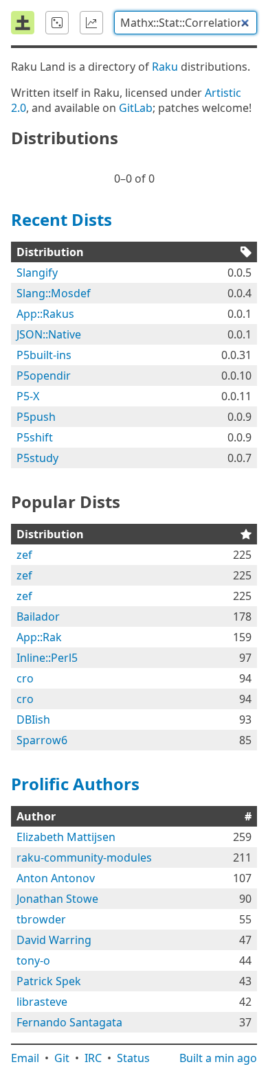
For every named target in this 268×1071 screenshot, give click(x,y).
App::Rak (39, 637)
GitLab (136, 107)
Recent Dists (61, 219)
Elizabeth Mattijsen (65, 836)
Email (25, 1058)
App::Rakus (45, 313)
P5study (37, 457)
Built (218, 1058)
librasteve (41, 1001)
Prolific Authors (75, 783)
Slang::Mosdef (53, 293)
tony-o (33, 960)
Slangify (37, 272)
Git (61, 1058)
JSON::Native (48, 334)
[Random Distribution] (57, 22)
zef (24, 554)
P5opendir (43, 375)
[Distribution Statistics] (91, 22)
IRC (93, 1058)
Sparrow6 (41, 740)
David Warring (53, 939)
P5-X (27, 396)
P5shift (34, 437)
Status (133, 1058)
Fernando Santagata (69, 1022)
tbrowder (41, 919)
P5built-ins (43, 354)
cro (25, 678)
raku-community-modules (84, 857)
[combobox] (185, 22)
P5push (36, 416)
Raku (165, 66)
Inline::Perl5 (47, 657)
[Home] (22, 22)
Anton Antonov (55, 878)
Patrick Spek (48, 981)
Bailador (38, 616)
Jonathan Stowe (57, 898)
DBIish (33, 719)
